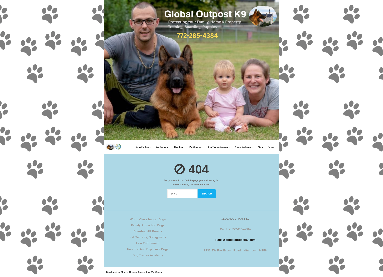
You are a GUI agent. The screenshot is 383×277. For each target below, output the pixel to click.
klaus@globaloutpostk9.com (235, 239)
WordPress (156, 272)
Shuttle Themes (129, 272)
